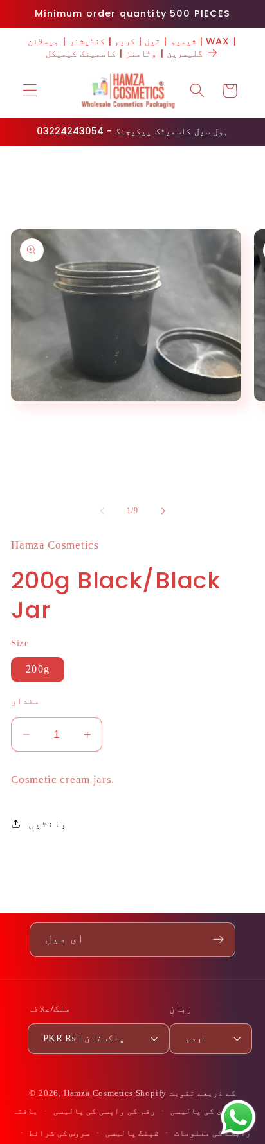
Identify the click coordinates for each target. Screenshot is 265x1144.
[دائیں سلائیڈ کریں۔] (163, 511)
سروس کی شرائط (60, 1133)
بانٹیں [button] (47, 823)
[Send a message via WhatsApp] (238, 1117)
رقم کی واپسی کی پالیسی (104, 1111)
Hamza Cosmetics (98, 1093)
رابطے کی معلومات (212, 1133)
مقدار (25, 701)
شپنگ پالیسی (132, 1133)
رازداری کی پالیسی (211, 1111)
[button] (30, 91)
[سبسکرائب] (218, 939)
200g (38, 669)
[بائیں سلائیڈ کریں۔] (102, 511)
